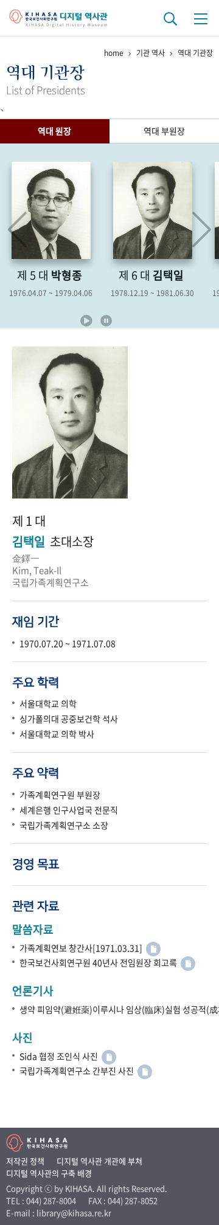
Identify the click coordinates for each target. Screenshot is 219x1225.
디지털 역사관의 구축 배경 (49, 1173)
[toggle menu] (201, 18)
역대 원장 (54, 131)
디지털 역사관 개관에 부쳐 (99, 1161)
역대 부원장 (164, 131)
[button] (201, 230)
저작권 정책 (25, 1161)
